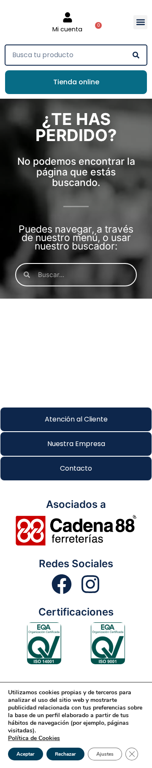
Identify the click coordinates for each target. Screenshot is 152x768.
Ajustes (105, 754)
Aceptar (25, 754)
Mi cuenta (67, 29)
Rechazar (65, 754)
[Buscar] (136, 55)
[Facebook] (62, 584)
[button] (140, 22)
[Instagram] (90, 584)
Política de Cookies (34, 738)
